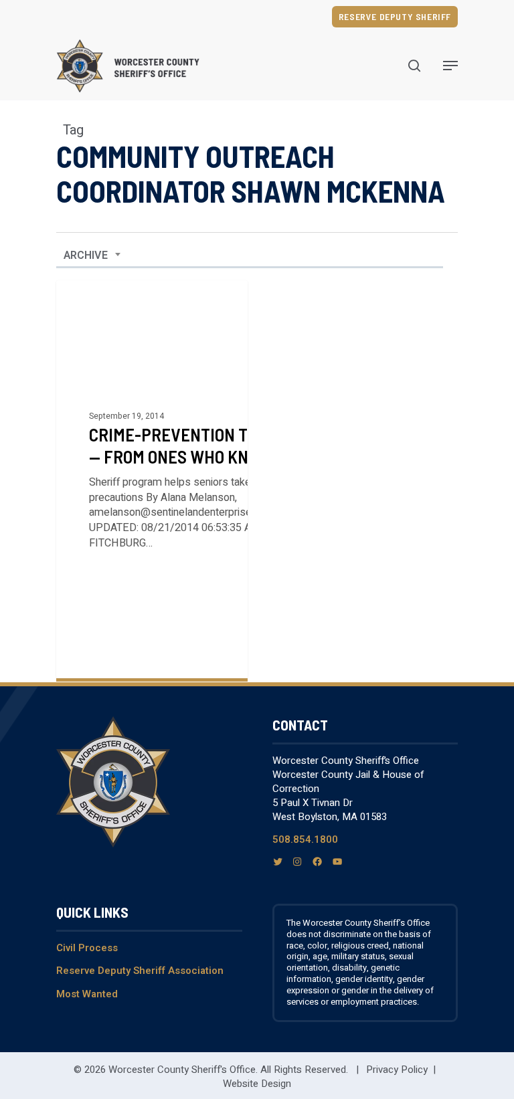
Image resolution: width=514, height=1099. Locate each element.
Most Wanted (87, 994)
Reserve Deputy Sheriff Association (140, 970)
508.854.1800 (305, 839)
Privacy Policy (397, 1069)
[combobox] (92, 255)
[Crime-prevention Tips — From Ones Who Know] (152, 479)
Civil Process (87, 947)
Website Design (257, 1083)
